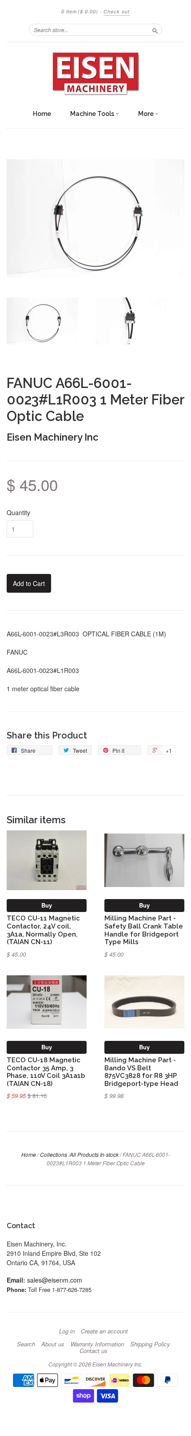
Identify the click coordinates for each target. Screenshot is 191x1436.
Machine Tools (92, 113)
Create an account (104, 1331)
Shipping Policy (150, 1344)
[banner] (95, 73)
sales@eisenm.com (54, 1279)
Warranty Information (97, 1344)
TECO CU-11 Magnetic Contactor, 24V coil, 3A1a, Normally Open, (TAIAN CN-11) (43, 929)
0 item (79, 11)
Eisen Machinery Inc (53, 437)
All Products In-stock (94, 1154)
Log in (67, 1331)
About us (52, 1344)
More (146, 113)
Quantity (18, 512)
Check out (116, 11)
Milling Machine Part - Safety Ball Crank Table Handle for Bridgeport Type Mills (143, 929)
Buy (46, 905)
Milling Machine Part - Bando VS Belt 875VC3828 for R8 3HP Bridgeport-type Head (141, 1071)
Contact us (93, 1351)
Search (26, 1344)
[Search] (155, 29)
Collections (53, 1154)
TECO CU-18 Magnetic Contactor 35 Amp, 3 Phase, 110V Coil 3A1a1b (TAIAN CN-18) (46, 1071)
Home (42, 113)
